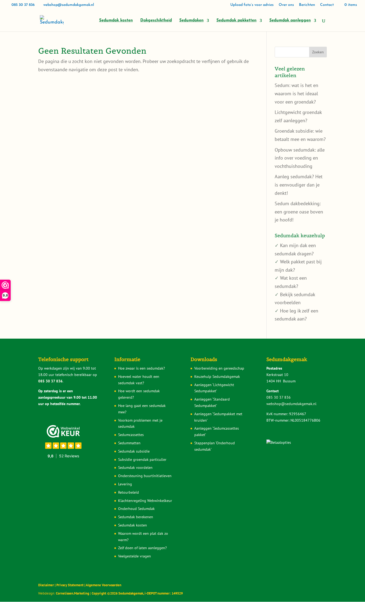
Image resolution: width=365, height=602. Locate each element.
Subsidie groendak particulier (142, 459)
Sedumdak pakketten (236, 20)
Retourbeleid (128, 492)
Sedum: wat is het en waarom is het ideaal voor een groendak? (296, 93)
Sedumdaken (191, 20)
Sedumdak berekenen (135, 516)
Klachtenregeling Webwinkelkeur (145, 500)
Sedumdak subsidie (134, 451)
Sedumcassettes (131, 434)
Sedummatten (129, 443)
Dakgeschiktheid (156, 20)
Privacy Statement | (71, 585)
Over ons (286, 5)
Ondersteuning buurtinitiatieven (145, 475)
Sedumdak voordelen (135, 467)
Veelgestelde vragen (134, 556)
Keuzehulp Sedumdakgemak (217, 376)
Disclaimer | (47, 585)
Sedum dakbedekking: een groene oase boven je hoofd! (299, 211)
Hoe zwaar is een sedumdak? (141, 368)
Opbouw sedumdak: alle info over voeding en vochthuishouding (300, 158)
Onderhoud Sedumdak (136, 508)
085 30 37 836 (23, 5)
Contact (327, 5)
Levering (125, 484)
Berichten (307, 5)
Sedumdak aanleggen (290, 20)
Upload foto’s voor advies (252, 5)
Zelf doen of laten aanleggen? (142, 547)
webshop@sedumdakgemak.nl (291, 403)
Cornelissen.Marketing (72, 593)
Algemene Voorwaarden (103, 585)
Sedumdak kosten (116, 20)
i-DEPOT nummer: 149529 (163, 593)
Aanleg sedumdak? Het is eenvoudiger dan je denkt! (299, 184)
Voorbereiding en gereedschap (219, 368)
